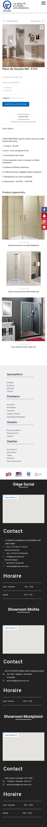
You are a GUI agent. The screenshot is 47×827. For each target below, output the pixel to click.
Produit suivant (35, 21)
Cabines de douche (16, 98)
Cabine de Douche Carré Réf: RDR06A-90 (23, 245)
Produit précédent (12, 21)
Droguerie (10, 385)
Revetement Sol (12, 433)
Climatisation (11, 452)
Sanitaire (10, 436)
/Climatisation (20, 417)
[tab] (23, 116)
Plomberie (10, 458)
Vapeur (9, 455)
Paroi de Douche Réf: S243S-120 (23, 347)
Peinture (10, 391)
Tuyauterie (11, 411)
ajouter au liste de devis (16, 104)
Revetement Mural (13, 430)
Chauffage (11, 417)
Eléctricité (10, 388)
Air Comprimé (12, 449)
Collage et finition (13, 414)
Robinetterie (11, 408)
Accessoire (11, 404)
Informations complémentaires (23, 122)
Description (23, 117)
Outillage (10, 382)
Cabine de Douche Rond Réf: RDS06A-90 (23, 291)
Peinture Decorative (14, 461)
